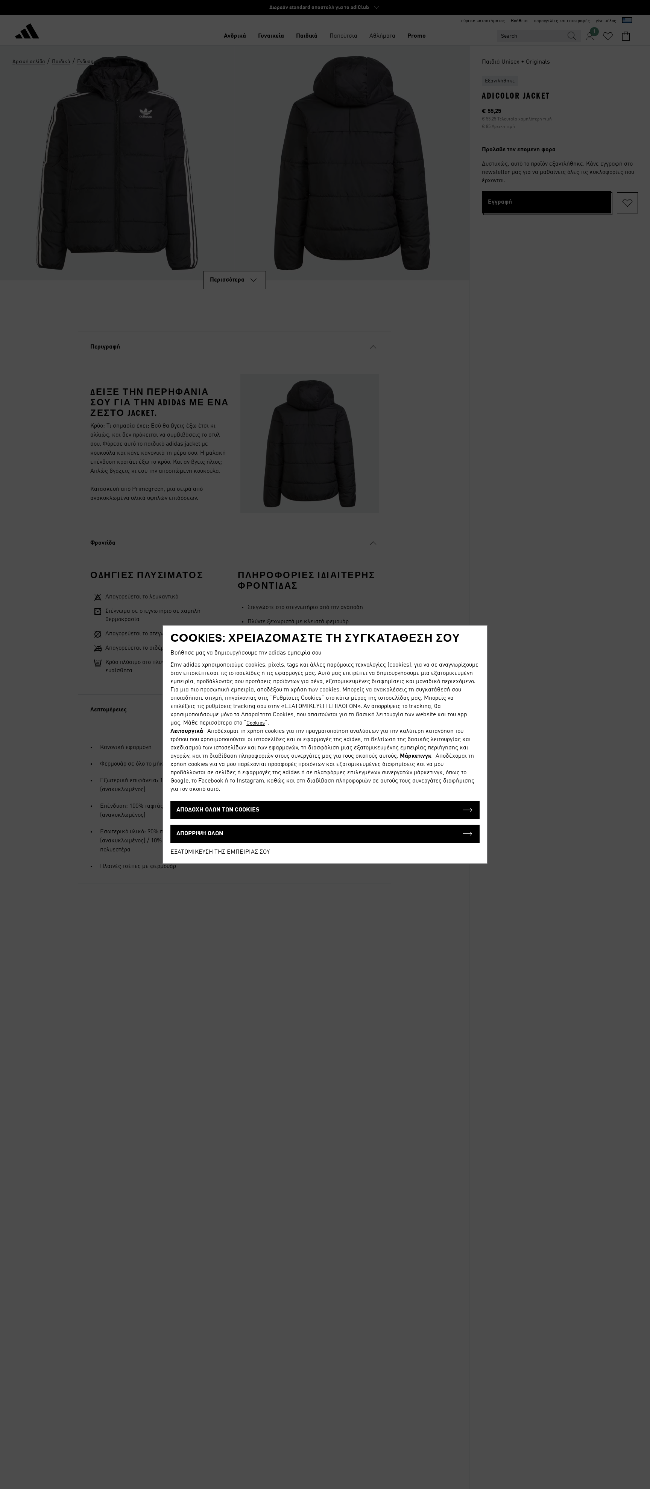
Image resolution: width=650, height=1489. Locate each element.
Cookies (255, 723)
